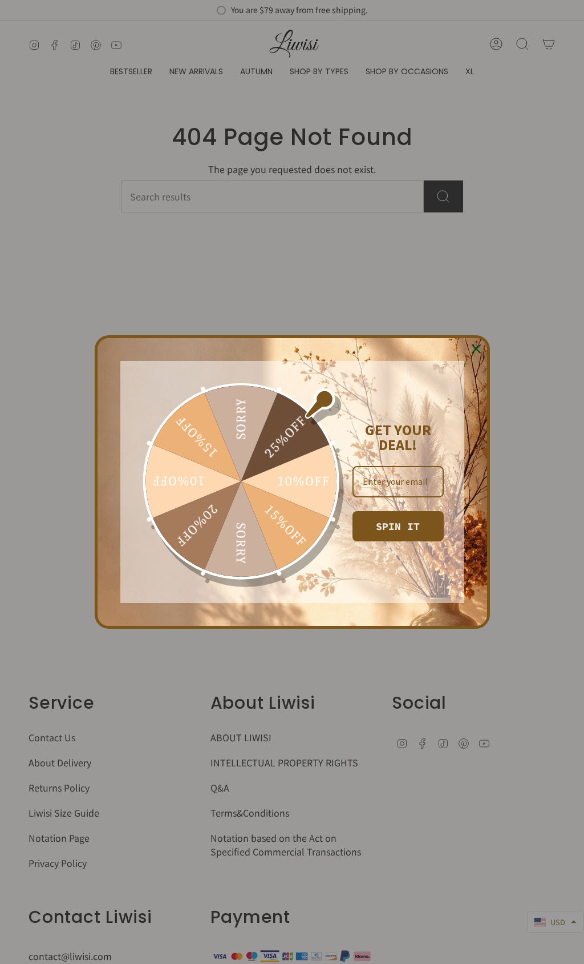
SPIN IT (398, 526)
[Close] (476, 349)
